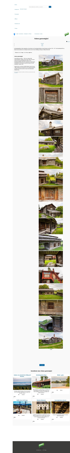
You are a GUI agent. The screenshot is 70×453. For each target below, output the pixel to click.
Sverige (16, 28)
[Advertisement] (41, 434)
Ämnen (16, 4)
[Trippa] (41, 447)
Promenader (17, 14)
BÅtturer (16, 18)
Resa (42, 45)
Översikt (42, 43)
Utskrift (68, 41)
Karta (42, 44)
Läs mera (16, 72)
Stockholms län (17, 23)
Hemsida (21, 9)
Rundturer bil (17, 9)
